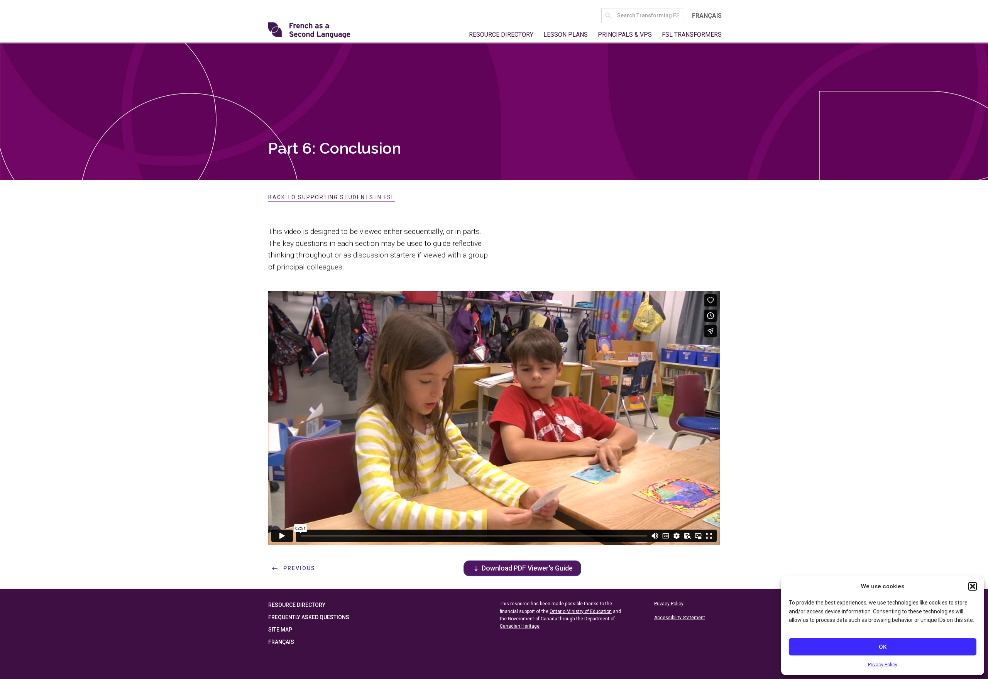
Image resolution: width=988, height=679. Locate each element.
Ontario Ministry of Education (581, 611)
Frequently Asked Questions (308, 617)
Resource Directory (501, 34)
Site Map (280, 630)
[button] (972, 586)
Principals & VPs (625, 34)
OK (882, 646)
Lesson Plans (565, 34)
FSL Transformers (692, 34)
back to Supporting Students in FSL (331, 197)
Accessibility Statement (679, 617)
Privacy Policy (882, 664)
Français (707, 15)
